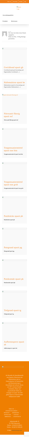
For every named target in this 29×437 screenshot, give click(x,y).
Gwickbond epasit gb (13, 67)
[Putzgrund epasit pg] (14, 236)
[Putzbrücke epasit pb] (14, 204)
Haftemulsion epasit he (14, 82)
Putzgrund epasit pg (13, 247)
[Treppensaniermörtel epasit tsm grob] (14, 170)
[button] (21, 21)
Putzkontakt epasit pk (14, 279)
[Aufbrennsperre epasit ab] (14, 330)
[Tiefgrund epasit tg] (14, 299)
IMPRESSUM (8, 416)
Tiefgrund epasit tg (12, 310)
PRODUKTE (7, 412)
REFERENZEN (15, 412)
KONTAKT (16, 414)
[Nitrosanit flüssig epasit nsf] (14, 102)
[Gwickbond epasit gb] (14, 56)
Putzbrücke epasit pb (13, 216)
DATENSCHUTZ (17, 416)
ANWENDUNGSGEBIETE (11, 410)
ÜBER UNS (11, 408)
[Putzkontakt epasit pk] (14, 267)
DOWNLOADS (7, 414)
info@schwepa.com (17, 430)
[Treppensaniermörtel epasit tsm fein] (14, 136)
